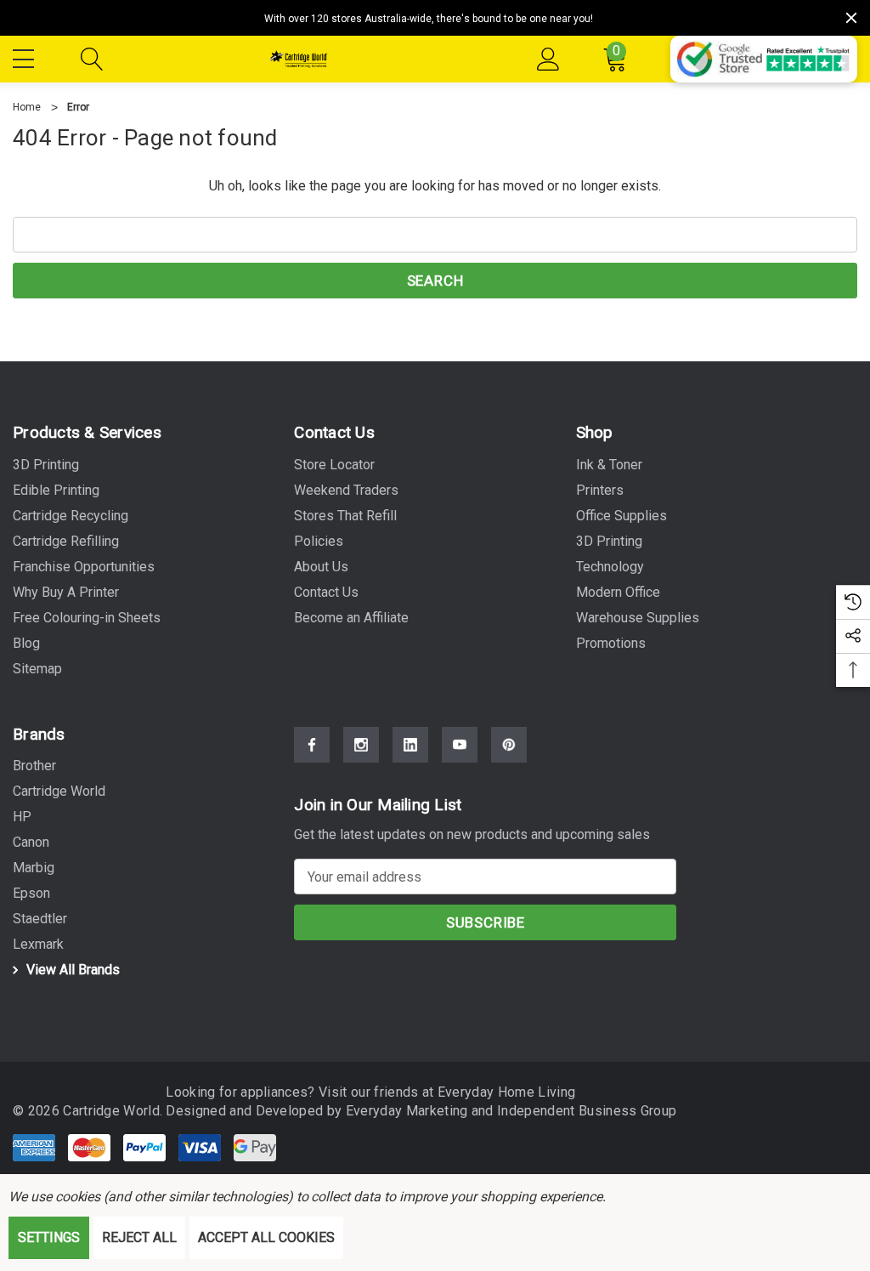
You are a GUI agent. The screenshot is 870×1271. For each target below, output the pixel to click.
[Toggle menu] (25, 56)
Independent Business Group (586, 1111)
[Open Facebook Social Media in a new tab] (312, 745)
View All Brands (71, 970)
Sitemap (37, 669)
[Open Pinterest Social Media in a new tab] (509, 745)
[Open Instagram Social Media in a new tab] (361, 745)
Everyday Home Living (506, 1092)
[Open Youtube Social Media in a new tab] (459, 745)
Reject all (139, 1237)
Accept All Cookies (266, 1237)
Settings (49, 1237)
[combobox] (435, 234)
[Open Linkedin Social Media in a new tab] (410, 745)
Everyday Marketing (409, 1111)
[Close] (851, 18)
